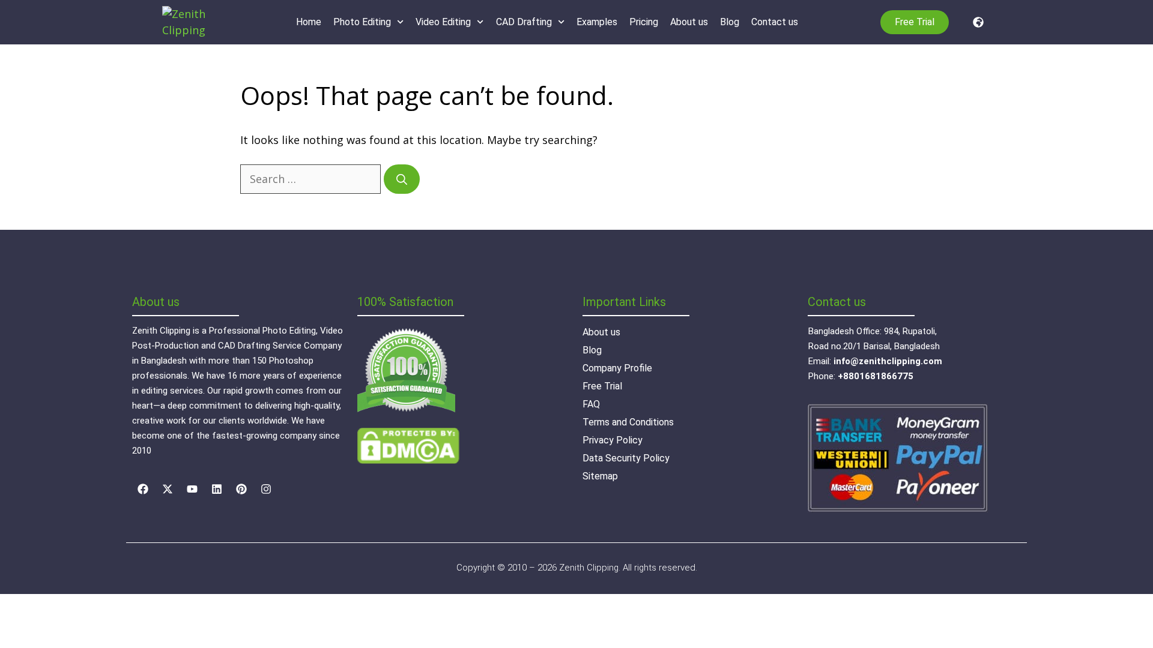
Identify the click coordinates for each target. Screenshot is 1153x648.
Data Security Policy (626, 458)
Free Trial (602, 386)
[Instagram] (266, 489)
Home (308, 22)
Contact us (774, 22)
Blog (729, 22)
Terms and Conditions (628, 422)
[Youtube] (192, 489)
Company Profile (617, 368)
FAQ (591, 404)
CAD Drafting (524, 22)
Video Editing (443, 22)
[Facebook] (143, 489)
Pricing (643, 22)
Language (975, 22)
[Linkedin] (217, 489)
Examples (596, 22)
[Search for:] (312, 179)
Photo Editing (362, 22)
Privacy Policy (613, 440)
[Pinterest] (241, 489)
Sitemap (600, 476)
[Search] (402, 179)
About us (689, 22)
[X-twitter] (167, 489)
